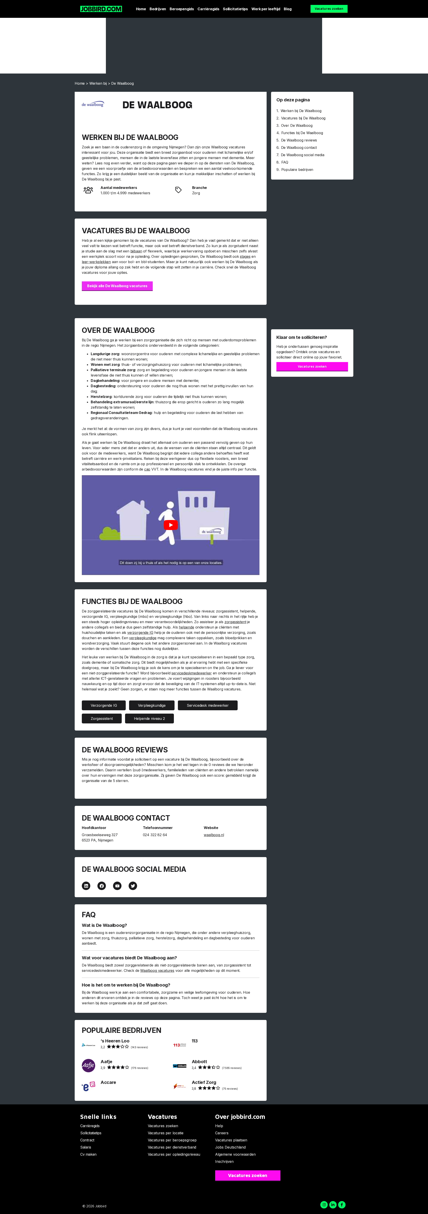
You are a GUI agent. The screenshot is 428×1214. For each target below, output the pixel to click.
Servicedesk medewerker (208, 705)
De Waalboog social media (302, 155)
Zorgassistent (102, 718)
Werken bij (98, 83)
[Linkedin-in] (333, 1204)
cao (147, 469)
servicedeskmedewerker (191, 673)
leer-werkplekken (96, 262)
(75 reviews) (215, 1088)
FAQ (284, 162)
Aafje (106, 1061)
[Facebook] (101, 886)
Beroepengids (182, 9)
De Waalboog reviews (299, 140)
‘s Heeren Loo (115, 1041)
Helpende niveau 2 (149, 718)
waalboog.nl (214, 835)
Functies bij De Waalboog (302, 133)
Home (141, 9)
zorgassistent (235, 622)
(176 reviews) (124, 1068)
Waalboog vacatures (157, 970)
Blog (287, 9)
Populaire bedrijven (297, 169)
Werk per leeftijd (265, 9)
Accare (108, 1082)
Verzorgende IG (104, 705)
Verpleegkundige (151, 705)
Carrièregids (208, 9)
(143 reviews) (124, 1047)
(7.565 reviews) (217, 1068)
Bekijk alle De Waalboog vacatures (117, 286)
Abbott (199, 1061)
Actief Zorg (204, 1082)
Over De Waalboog (297, 125)
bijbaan (136, 251)
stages (245, 256)
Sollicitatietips (235, 9)
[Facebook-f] (342, 1204)
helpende (186, 627)
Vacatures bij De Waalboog (303, 118)
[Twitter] (133, 886)
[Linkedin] (86, 886)
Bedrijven (158, 9)
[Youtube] (117, 886)
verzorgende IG (140, 632)
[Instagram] (324, 1204)
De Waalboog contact (299, 147)
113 (195, 1041)
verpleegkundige (142, 638)
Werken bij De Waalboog (301, 111)
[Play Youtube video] (170, 525)
